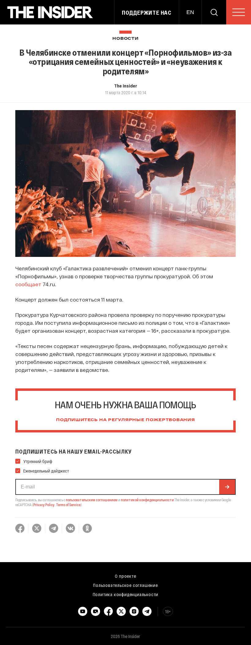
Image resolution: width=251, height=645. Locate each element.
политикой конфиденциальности (147, 500)
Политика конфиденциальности (126, 594)
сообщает (28, 284)
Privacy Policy (43, 504)
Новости (125, 38)
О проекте (125, 576)
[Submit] (227, 487)
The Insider (125, 85)
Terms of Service (68, 504)
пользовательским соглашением (92, 500)
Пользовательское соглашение (125, 585)
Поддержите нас (146, 12)
